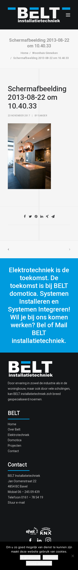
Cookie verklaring (39, 563)
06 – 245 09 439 (29, 492)
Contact (13, 451)
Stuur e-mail (16, 502)
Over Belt (14, 429)
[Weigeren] (72, 556)
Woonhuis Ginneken (45, 53)
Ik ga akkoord (30, 557)
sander (42, 115)
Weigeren (50, 557)
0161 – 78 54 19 (32, 497)
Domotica (14, 440)
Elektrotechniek (18, 435)
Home (24, 53)
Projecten (14, 445)
